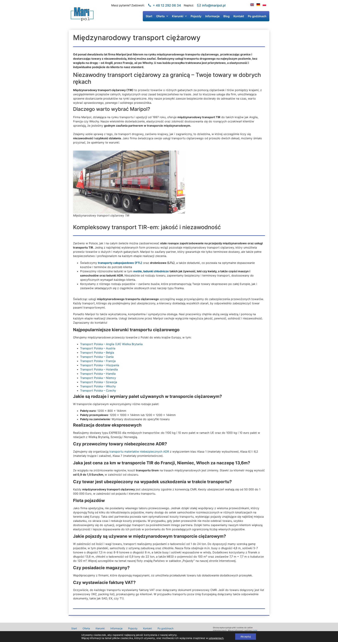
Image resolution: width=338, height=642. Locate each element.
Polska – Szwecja (105, 382)
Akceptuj (245, 636)
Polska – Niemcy (105, 378)
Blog (226, 16)
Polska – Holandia (105, 369)
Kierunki (177, 16)
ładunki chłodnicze (156, 271)
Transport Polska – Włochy (98, 386)
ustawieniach (216, 638)
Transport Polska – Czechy (98, 390)
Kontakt (238, 16)
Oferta (160, 16)
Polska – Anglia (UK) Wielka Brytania (118, 344)
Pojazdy (196, 16)
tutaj (255, 630)
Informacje (212, 16)
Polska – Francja (104, 361)
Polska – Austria (104, 348)
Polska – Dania (103, 356)
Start (149, 16)
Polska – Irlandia (104, 373)
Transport (86, 344)
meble (137, 271)
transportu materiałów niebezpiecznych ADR (139, 451)
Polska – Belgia (104, 352)
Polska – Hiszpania (106, 365)
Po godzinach (257, 16)
